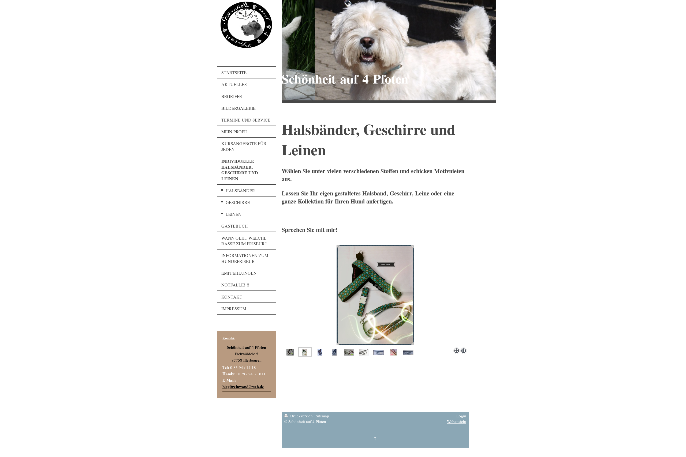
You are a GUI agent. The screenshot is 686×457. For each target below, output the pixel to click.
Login (461, 415)
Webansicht (456, 421)
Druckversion (301, 415)
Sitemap (322, 415)
